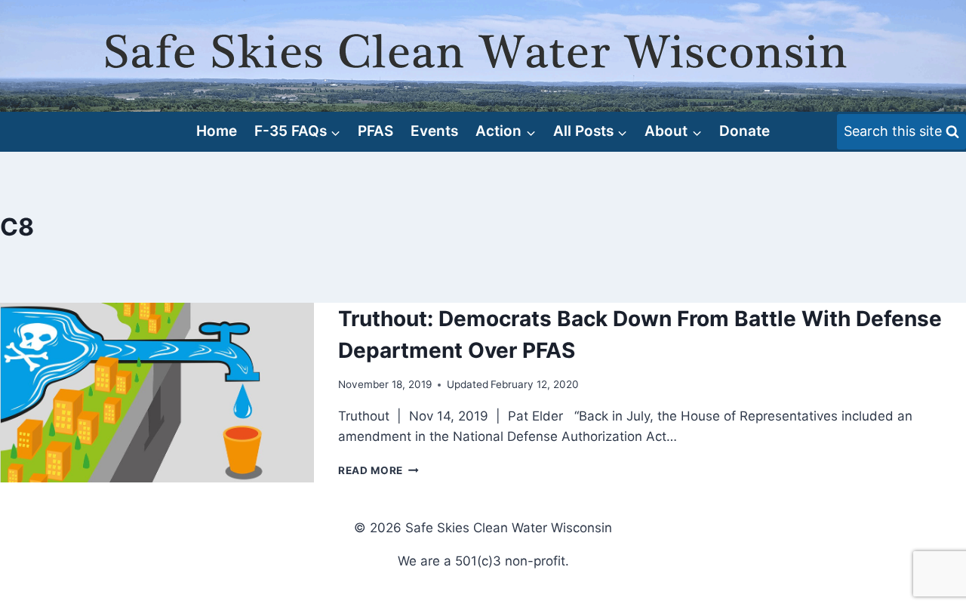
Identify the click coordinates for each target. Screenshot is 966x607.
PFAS (375, 131)
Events (434, 131)
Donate (744, 131)
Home (216, 131)
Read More (378, 470)
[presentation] (157, 392)
